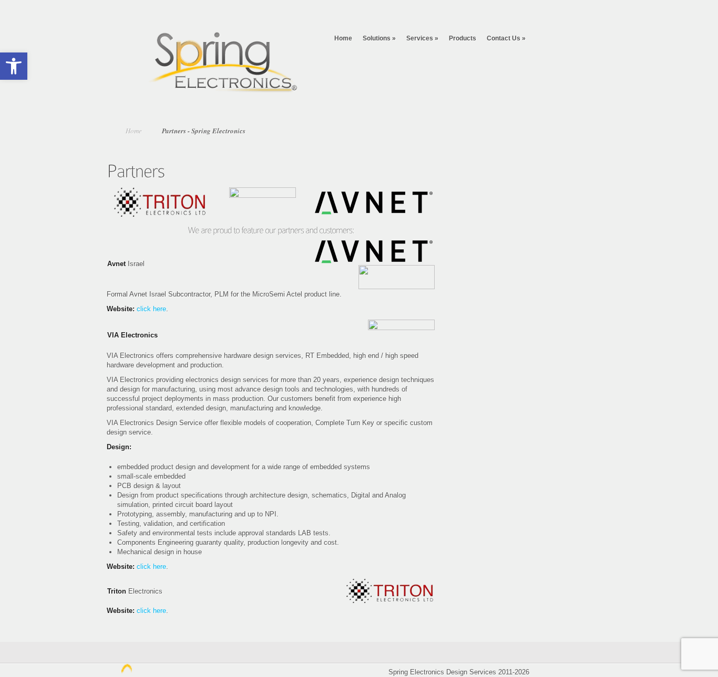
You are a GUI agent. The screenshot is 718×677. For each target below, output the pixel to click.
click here (151, 309)
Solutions (379, 38)
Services (422, 38)
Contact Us (506, 38)
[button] (13, 66)
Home (343, 38)
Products (462, 38)
